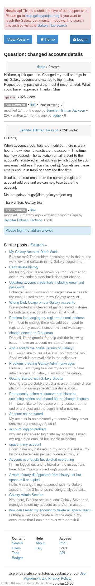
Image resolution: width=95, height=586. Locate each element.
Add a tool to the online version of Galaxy (41, 348)
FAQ (39, 548)
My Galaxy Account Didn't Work (33, 252)
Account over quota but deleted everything (41, 459)
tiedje (41, 67)
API (62, 553)
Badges (17, 558)
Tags (15, 553)
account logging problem (27, 429)
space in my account (25, 444)
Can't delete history (24, 267)
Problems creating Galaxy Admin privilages (42, 363)
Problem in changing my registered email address (47, 318)
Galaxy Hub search (52, 25)
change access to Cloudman (31, 333)
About (40, 543)
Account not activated (26, 414)
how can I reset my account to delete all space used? (50, 510)
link (33, 105)
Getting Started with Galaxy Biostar (36, 378)
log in (21, 230)
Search (17, 543)
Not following (50, 105)
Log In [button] (82, 39)
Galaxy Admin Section (26, 495)
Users (16, 548)
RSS (62, 543)
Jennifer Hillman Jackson (65, 110)
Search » (39, 244)
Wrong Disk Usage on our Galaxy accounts (42, 302)
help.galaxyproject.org (42, 16)
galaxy (10, 97)
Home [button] (49, 39)
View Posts (17, 39)
